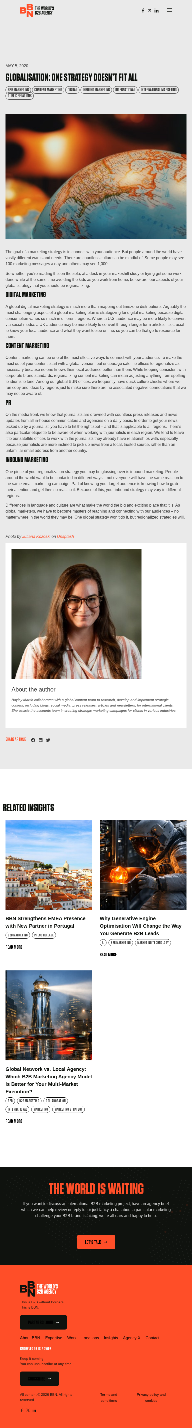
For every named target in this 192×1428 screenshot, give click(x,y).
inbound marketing (96, 90)
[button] (33, 740)
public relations (20, 96)
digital (72, 90)
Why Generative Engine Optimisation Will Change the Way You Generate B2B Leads (141, 926)
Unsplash (65, 536)
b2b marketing (18, 90)
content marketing (48, 90)
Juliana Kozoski (36, 536)
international (125, 90)
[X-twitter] (150, 10)
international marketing (158, 90)
